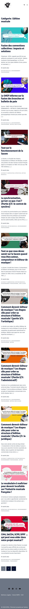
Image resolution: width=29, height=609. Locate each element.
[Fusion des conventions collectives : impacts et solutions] (14, 35)
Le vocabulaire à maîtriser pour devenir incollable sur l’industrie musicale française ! (14, 487)
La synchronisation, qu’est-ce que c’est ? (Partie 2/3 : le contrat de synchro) (13, 202)
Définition (18, 173)
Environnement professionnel (10, 283)
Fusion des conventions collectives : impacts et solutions (13, 48)
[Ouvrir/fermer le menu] (27, 5)
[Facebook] (9, 589)
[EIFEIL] (7, 4)
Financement (13, 561)
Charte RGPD (16, 595)
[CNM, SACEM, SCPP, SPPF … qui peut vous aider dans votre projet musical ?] (14, 523)
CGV (22, 595)
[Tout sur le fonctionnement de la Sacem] (14, 137)
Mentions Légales (6, 595)
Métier (12, 124)
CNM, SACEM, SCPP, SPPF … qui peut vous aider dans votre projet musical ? (14, 537)
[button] (24, 4)
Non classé (17, 124)
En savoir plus (5, 68)
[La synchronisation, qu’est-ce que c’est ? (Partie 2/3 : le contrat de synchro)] (14, 187)
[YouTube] (20, 589)
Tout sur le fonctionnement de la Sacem (12, 150)
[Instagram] (16, 589)
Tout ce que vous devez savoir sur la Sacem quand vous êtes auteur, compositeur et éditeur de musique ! (14, 256)
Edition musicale (6, 70)
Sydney (26, 607)
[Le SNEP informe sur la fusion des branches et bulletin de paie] (14, 85)
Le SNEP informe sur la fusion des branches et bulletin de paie (12, 98)
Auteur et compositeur (8, 173)
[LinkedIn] (13, 589)
